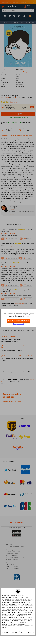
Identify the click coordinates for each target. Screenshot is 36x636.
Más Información (26, 632)
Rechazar (14, 632)
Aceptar (6, 632)
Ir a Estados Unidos (18, 320)
